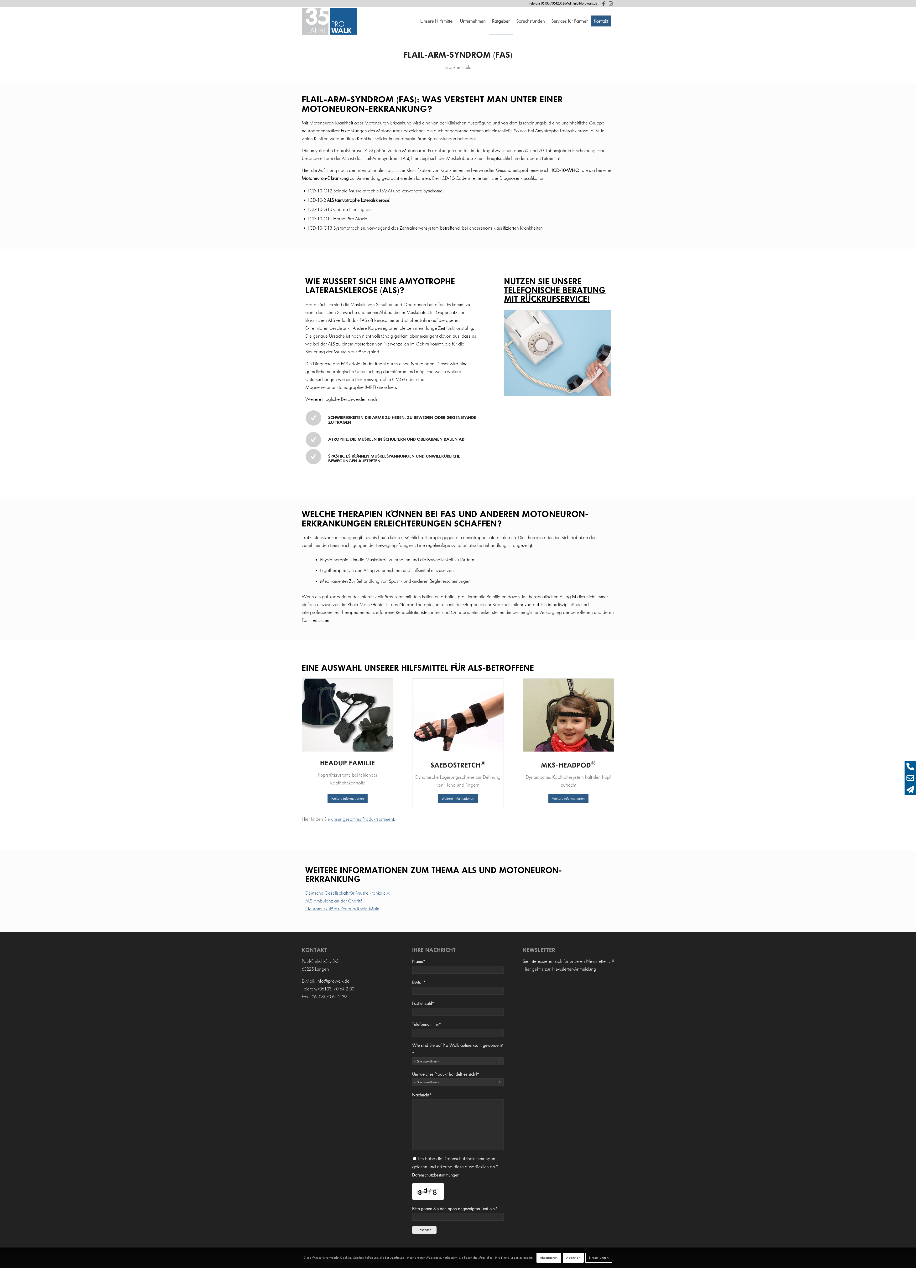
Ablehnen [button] (573, 1258)
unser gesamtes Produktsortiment (362, 819)
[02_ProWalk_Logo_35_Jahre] (329, 21)
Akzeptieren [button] (549, 1258)
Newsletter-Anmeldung (574, 969)
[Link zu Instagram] (610, 3)
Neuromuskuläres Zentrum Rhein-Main (342, 909)
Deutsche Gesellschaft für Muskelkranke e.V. (347, 893)
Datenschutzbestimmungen (435, 1175)
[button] (437, 21)
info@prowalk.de (585, 3)
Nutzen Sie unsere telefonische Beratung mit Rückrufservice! (555, 290)
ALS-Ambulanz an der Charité (333, 901)
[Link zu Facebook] (603, 3)
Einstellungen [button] (599, 1258)
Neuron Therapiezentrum (423, 604)
